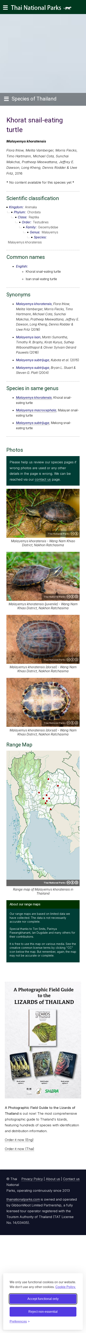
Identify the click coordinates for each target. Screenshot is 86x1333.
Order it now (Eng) (19, 1140)
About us (53, 1179)
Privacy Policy (32, 1179)
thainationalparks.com (23, 1199)
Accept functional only (43, 1298)
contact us (43, 479)
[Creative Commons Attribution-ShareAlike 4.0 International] (72, 882)
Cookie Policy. (65, 1286)
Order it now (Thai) (19, 1149)
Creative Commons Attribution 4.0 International (74, 533)
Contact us (71, 1179)
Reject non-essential (43, 1311)
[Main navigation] (5, 7)
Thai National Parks (43, 9)
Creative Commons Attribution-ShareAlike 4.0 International (72, 596)
